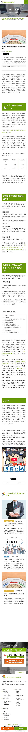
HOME (4, 689)
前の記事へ (19, 483)
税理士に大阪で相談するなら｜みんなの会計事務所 (10, 18)
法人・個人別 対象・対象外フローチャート (13, 247)
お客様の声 (6, 692)
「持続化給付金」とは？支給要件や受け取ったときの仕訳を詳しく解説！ (14, 560)
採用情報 (5, 717)
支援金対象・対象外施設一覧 (15, 249)
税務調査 (17, 702)
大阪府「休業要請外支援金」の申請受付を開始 (14, 594)
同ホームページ (21, 368)
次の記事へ (8, 483)
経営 (7, 556)
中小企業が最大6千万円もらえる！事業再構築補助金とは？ (13, 524)
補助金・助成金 (4, 19)
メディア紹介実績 (7, 695)
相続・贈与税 (18, 705)
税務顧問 (17, 692)
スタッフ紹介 (6, 694)
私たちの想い (6, 704)
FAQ (4, 711)
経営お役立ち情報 (21, 18)
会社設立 (17, 691)
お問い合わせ (6, 719)
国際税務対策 (18, 703)
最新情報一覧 (6, 715)
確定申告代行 (18, 698)
